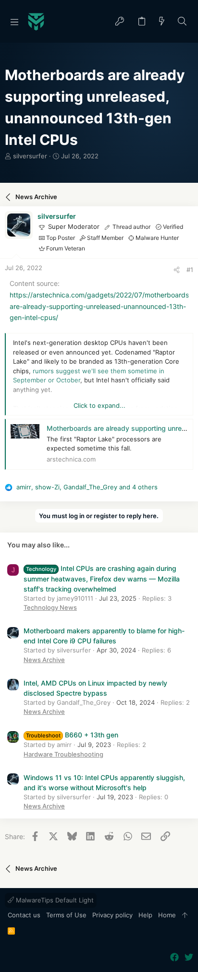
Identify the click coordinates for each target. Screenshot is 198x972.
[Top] (185, 915)
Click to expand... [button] (99, 405)
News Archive (44, 660)
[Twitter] (189, 957)
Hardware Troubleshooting (63, 754)
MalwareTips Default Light (54, 900)
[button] (14, 21)
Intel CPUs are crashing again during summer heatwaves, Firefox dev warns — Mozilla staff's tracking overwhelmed (102, 578)
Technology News (50, 607)
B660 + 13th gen (72, 735)
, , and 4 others (87, 487)
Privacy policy (112, 915)
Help (145, 915)
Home (167, 915)
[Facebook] (174, 957)
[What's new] (162, 22)
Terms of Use (66, 915)
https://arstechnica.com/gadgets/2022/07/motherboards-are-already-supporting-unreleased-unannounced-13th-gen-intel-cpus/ (101, 306)
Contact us (24, 915)
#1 (189, 269)
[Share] (176, 269)
